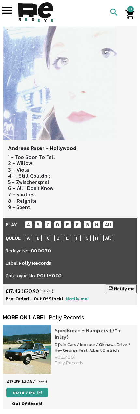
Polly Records (35, 263)
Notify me (121, 288)
